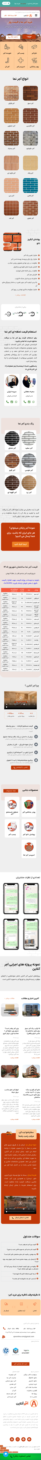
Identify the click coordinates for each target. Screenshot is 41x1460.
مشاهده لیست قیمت (5, 594)
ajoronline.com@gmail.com (23, 1337)
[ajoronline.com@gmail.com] (3, 1336)
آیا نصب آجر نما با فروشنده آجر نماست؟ (24, 1279)
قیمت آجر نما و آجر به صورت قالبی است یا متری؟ (21, 1249)
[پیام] (5, 1454)
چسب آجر (20, 53)
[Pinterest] (23, 1439)
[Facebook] (29, 1439)
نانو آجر (34, 53)
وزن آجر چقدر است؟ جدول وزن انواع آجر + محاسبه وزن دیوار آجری (11, 1031)
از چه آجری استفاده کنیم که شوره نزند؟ (24, 1274)
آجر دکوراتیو (30, 148)
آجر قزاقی (11, 103)
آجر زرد (29, 492)
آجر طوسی (29, 470)
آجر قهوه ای (12, 492)
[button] (20, 1244)
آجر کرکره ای (11, 173)
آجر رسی (11, 196)
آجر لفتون (30, 218)
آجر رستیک (11, 148)
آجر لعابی (30, 196)
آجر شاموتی (11, 126)
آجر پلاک (30, 173)
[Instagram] (18, 1439)
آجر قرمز (12, 470)
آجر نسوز (30, 103)
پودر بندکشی (34, 67)
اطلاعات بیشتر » (36, 1058)
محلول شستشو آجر (12, 813)
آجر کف (11, 218)
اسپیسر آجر (21, 67)
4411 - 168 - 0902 (13, 1329)
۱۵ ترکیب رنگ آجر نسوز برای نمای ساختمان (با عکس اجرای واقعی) (32, 1031)
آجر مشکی (12, 448)
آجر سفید (29, 448)
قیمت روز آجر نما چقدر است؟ (27, 1244)
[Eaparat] (12, 1439)
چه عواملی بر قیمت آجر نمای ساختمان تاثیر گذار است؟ (20, 1254)
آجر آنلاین (21, 1446)
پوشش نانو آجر (29, 834)
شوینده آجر (7, 53)
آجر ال (7, 67)
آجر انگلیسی (30, 126)
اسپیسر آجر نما (29, 855)
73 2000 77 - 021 (10, 16)
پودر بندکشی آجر (28, 812)
